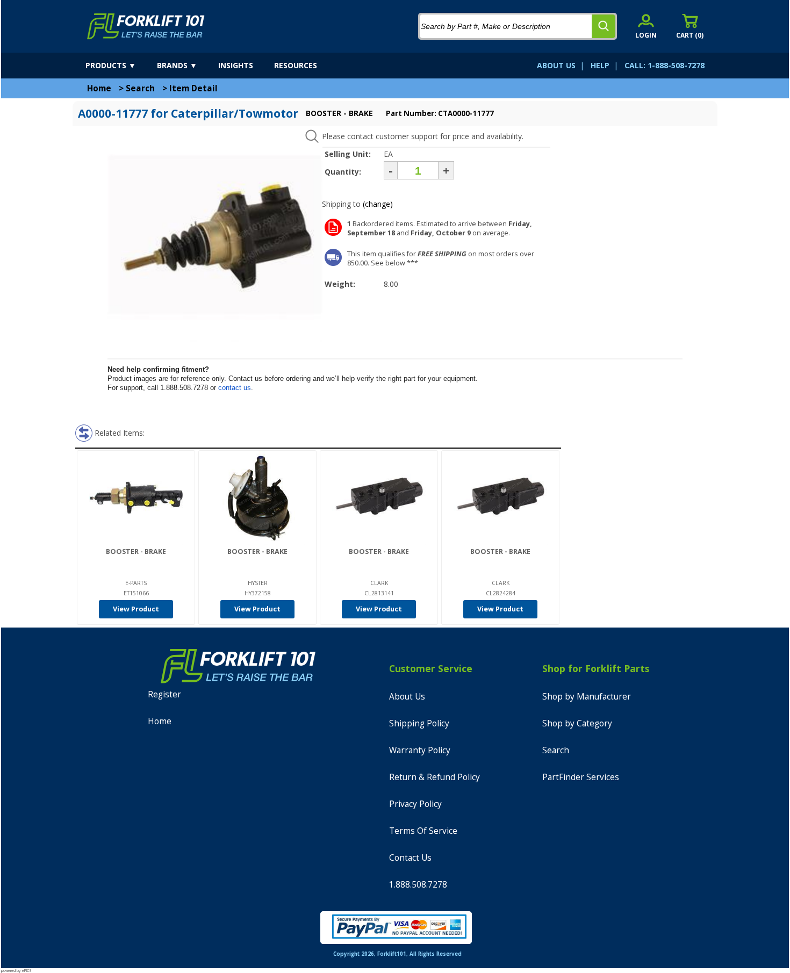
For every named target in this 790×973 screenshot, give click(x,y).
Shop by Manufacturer (586, 696)
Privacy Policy (415, 804)
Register (164, 694)
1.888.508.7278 (418, 884)
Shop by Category (577, 723)
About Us (407, 696)
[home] (145, 26)
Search (140, 88)
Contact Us (410, 857)
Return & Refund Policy (434, 777)
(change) (378, 204)
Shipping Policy (419, 723)
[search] (603, 26)
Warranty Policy (419, 750)
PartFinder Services (580, 777)
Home (99, 88)
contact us (234, 388)
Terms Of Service (423, 831)
